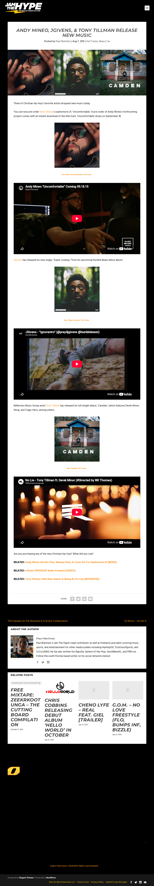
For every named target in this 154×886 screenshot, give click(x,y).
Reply (124, 778)
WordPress (51, 877)
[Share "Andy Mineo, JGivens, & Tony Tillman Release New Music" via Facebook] (72, 599)
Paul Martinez (63, 41)
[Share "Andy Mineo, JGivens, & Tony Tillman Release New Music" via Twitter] (78, 599)
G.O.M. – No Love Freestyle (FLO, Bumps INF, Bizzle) (126, 717)
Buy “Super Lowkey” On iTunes (76, 320)
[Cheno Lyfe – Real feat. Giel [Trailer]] (94, 690)
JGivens (18, 260)
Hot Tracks (92, 41)
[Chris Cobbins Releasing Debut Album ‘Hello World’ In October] (60, 688)
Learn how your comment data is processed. (74, 866)
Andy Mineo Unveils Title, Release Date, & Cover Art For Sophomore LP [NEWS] (71, 562)
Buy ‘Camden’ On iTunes (76, 468)
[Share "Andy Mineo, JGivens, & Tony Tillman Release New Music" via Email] (90, 599)
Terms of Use (83, 882)
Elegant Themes (26, 877)
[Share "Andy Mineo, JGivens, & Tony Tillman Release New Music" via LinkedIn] (84, 599)
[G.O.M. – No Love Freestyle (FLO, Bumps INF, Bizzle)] (127, 690)
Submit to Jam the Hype (116, 882)
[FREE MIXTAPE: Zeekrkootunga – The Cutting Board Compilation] (26, 682)
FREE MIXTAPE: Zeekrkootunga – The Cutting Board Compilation (26, 707)
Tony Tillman (53, 406)
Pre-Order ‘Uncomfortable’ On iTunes (76, 174)
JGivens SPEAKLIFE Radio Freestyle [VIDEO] (50, 571)
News (102, 41)
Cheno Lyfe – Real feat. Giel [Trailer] (94, 712)
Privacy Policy (97, 882)
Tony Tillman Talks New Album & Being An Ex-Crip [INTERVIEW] (62, 579)
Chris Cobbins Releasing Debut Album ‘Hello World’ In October (58, 718)
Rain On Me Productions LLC (62, 882)
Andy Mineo (46, 112)
